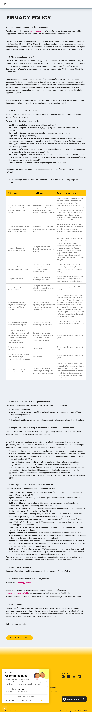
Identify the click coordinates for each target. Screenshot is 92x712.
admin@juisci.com (25, 583)
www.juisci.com (36, 31)
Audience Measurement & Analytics (17, 691)
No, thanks (10, 701)
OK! (41, 701)
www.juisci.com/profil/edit (17, 593)
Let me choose (26, 701)
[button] (4, 708)
